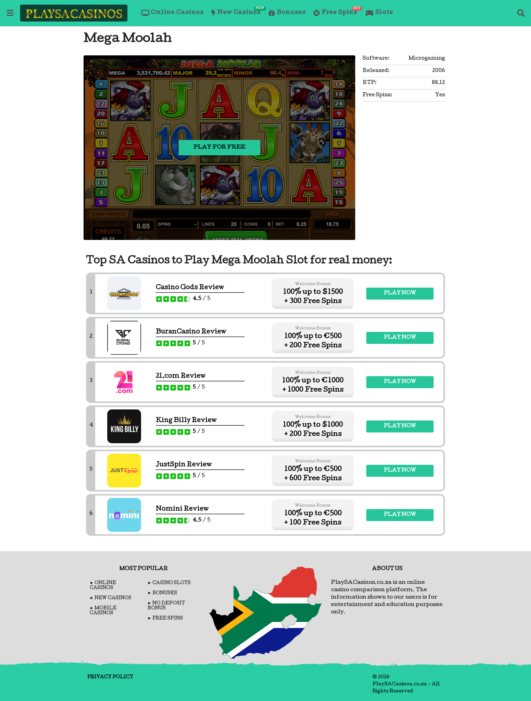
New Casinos (239, 11)
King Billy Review (186, 421)
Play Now (400, 293)
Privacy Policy (110, 677)
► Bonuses (162, 593)
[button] (10, 13)
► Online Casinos (103, 585)
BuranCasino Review (191, 332)
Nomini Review (182, 509)
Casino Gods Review (190, 288)
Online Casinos (177, 13)
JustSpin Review (184, 465)
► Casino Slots (169, 583)
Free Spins (339, 11)
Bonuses (291, 13)
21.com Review (181, 376)
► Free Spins (165, 618)
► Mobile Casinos (103, 610)
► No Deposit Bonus (166, 606)
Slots (384, 13)
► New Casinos (110, 598)
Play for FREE (220, 147)
